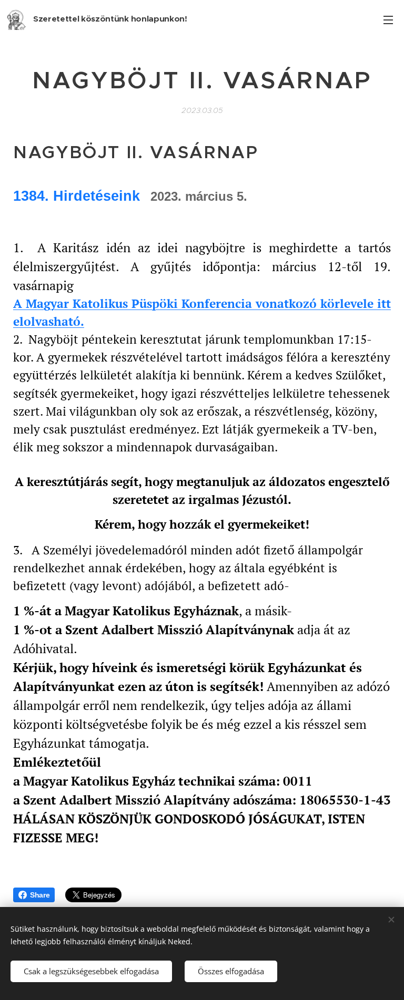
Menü (388, 19)
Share (39, 895)
